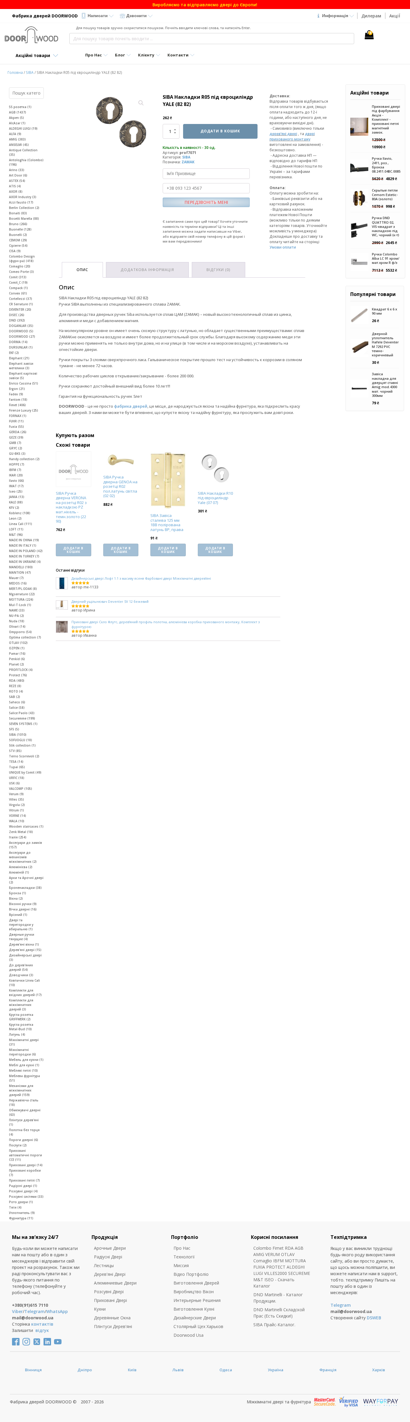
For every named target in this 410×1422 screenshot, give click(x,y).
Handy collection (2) (24, 459)
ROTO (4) (16, 691)
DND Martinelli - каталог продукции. (278, 1298)
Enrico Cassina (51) (23, 383)
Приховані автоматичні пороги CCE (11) (25, 1155)
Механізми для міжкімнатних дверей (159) (21, 1090)
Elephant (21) (19, 358)
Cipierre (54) (18, 245)
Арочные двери (110, 1248)
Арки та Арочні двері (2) (26, 880)
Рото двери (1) (21, 1202)
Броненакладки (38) (25, 888)
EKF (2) (14, 353)
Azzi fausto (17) (21, 202)
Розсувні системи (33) (26, 1196)
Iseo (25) (16, 491)
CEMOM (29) (18, 240)
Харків (378, 1369)
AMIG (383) (17, 139)
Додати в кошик (220, 131)
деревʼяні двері (283, 133)
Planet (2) (16, 664)
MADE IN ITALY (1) (22, 545)
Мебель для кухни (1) (26, 1060)
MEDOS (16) (18, 583)
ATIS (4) (15, 186)
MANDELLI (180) (21, 567)
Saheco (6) (17, 702)
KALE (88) (16, 502)
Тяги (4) (15, 1207)
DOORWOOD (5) (21, 331)
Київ (132, 1369)
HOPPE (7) (16, 464)
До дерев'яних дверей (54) (21, 967)
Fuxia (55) (16, 426)
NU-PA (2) (16, 616)
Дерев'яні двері (109, 1274)
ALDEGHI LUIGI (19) (23, 128)
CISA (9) (15, 251)
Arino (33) (16, 170)
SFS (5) (14, 729)
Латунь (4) (17, 1034)
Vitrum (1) (16, 810)
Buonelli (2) (18, 235)
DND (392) (17, 320)
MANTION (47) (20, 572)
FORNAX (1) (17, 416)
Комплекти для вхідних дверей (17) (25, 992)
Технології (184, 1257)
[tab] (82, 270)
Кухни (100, 1309)
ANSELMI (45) (19, 145)
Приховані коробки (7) (25, 1172)
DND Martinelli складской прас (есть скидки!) (279, 1313)
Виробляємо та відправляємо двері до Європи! (204, 5)
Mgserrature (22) (22, 594)
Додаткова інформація (147, 269)
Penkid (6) (17, 659)
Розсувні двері (109, 1291)
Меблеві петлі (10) (23, 1070)
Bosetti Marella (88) (24, 218)
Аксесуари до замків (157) (25, 845)
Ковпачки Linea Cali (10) (24, 982)
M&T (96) (16, 535)
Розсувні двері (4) (23, 1191)
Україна (275, 1369)
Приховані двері (110, 1300)
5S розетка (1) (20, 107)
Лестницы (104, 1265)
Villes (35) (16, 799)
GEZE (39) (16, 437)
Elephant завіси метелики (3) (21, 365)
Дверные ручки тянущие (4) (21, 936)
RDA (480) (16, 680)
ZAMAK (188, 162)
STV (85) (15, 751)
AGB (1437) (17, 112)
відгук (42, 1330)
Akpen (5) (16, 118)
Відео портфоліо (191, 1274)
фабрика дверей (130, 406)
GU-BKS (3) (17, 453)
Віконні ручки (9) (23, 904)
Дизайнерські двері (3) (25, 957)
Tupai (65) (17, 767)
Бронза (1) (17, 893)
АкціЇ (394, 16)
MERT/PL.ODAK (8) (23, 589)
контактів (42, 1324)
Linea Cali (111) (20, 524)
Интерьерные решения (197, 1300)
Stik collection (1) (22, 745)
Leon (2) (15, 518)
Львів (178, 1369)
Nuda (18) (16, 621)
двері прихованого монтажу (292, 136)
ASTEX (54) (17, 181)
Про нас (181, 1248)
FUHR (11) (16, 421)
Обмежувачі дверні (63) (25, 1112)
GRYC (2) (15, 448)
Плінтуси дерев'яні (113, 1326)
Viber (17, 1311)
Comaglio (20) (19, 266)
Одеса (225, 1369)
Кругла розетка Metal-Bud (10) (21, 1026)
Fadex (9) (16, 394)
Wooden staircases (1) (26, 826)
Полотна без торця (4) (24, 1132)
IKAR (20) (16, 475)
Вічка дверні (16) (23, 909)
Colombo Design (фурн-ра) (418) (22, 258)
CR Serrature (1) (21, 304)
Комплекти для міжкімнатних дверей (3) (21, 1004)
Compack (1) (18, 288)
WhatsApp (57, 1311)
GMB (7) (15, 443)
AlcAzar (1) (17, 123)
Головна (15, 72)
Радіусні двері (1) (23, 1186)
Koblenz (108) (19, 513)
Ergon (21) (17, 389)
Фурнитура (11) (21, 1218)
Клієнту (146, 55)
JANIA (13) (16, 497)
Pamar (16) (17, 653)
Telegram (34, 1311)
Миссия (181, 1265)
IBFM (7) (15, 470)
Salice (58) (17, 707)
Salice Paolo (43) (22, 713)
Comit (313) (17, 277)
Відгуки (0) (219, 269)
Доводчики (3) (21, 975)
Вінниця (33, 1369)
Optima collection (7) (25, 637)
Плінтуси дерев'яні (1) (24, 1122)
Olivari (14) (17, 626)
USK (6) (14, 783)
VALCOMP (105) (20, 788)
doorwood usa (188, 1335)
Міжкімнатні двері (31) (24, 1042)
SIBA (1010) (17, 734)
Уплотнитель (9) (22, 1213)
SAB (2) (14, 697)
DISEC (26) (16, 315)
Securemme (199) (22, 718)
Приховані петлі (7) (24, 1180)
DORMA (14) (18, 342)
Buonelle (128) (20, 229)
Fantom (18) (18, 399)
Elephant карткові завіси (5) (23, 375)
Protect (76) (18, 675)
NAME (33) (17, 610)
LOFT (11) (16, 529)
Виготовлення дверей (196, 1283)
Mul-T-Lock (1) (20, 605)
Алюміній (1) (19, 872)
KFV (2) (14, 508)
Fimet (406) (17, 405)
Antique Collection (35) (23, 152)
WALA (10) (16, 821)
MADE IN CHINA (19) (24, 540)
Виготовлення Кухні (193, 1309)
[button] (141, 103)
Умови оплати (283, 247)
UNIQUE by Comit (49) (25, 772)
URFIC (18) (16, 778)
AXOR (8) (16, 191)
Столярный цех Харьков (198, 1326)
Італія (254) (17, 837)
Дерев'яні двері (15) (25, 950)
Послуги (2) (18, 1145)
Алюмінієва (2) (20, 867)
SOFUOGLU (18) (20, 740)
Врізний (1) (18, 915)
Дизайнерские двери (194, 1318)
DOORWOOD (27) (22, 336)
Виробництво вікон (193, 1291)
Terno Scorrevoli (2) (24, 756)
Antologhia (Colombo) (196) (26, 162)
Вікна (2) (16, 898)
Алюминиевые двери (115, 1283)
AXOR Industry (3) (22, 197)
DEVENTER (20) (20, 309)
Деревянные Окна (112, 1318)
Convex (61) (18, 293)
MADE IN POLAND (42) (26, 551)
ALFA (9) (15, 134)
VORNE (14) (17, 816)
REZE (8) (15, 686)
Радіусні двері (108, 1257)
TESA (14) (16, 761)
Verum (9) (16, 794)
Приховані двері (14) (26, 1165)
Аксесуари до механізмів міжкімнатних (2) (23, 857)
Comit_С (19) (18, 282)
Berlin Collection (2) (24, 208)
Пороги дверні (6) (23, 1140)
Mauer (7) (16, 578)
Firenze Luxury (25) (23, 410)
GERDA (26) (17, 432)
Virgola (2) (17, 805)
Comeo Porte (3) (21, 272)
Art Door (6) (18, 175)
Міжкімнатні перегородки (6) (22, 1052)
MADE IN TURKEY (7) (24, 556)
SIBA (30, 72)
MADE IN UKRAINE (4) (25, 562)
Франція (327, 1369)
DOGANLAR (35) (21, 326)
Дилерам (371, 16)
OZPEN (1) (17, 648)
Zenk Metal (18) (21, 832)
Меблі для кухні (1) (24, 1065)
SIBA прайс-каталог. (274, 1324)
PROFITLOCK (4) (21, 670)
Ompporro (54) (20, 632)
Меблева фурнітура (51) (24, 1078)
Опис (82, 269)
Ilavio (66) (16, 481)
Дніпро (84, 1369)
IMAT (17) (16, 486)
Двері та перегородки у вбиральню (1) (21, 924)
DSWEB (374, 1318)
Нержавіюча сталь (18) (23, 1102)
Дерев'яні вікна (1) (24, 944)
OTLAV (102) (18, 643)
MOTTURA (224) (21, 599)
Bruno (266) (18, 224)
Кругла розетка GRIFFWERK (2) (21, 1017)
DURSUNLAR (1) (21, 347)
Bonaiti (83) (18, 213)
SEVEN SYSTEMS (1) (23, 724)
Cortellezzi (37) (20, 299)
